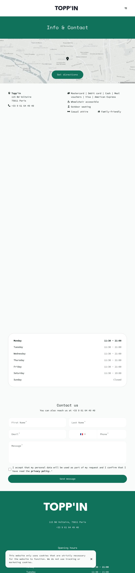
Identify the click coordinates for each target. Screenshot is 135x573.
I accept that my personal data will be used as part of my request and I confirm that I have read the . (69, 469)
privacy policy (40, 471)
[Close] (91, 559)
